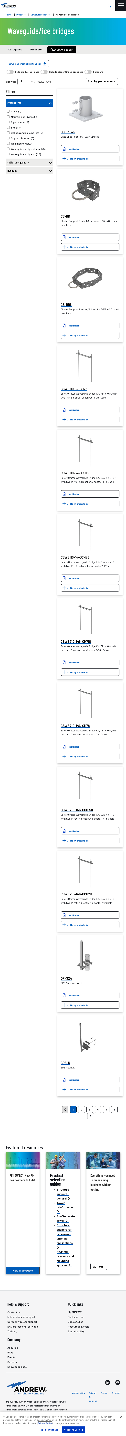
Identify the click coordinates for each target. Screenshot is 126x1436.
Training (12, 1331)
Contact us (14, 1312)
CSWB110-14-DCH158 (75, 473)
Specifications (74, 149)
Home (8, 14)
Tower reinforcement (66, 1205)
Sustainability (76, 1331)
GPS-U (65, 1063)
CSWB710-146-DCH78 (76, 894)
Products (21, 14)
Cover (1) (16, 111)
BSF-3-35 (68, 132)
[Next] (90, 1116)
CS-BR (65, 216)
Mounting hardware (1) (24, 116)
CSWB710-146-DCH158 (77, 810)
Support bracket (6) (22, 138)
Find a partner (76, 1316)
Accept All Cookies (73, 1429)
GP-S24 (66, 978)
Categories (15, 49)
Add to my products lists (78, 158)
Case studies (75, 1321)
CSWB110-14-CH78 (74, 389)
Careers (12, 1361)
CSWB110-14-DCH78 (75, 557)
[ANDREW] (8, 5)
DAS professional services (22, 1326)
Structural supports (41, 14)
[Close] (120, 1417)
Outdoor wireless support (22, 1321)
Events (11, 1357)
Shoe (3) (16, 127)
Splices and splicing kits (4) (27, 132)
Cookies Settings (49, 1429)
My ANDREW (75, 1312)
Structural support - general (63, 1194)
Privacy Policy (45, 1423)
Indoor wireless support (21, 1316)
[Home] (26, 1388)
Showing (11, 81)
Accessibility (78, 1393)
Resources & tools (78, 1326)
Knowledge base (17, 1366)
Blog (10, 1352)
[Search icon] (109, 5)
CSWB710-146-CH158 (76, 641)
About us (12, 1347)
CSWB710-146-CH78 (75, 726)
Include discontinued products (66, 71)
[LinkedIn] (107, 1382)
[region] (63, 1424)
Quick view (85, 109)
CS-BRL (66, 305)
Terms (104, 1393)
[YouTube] (117, 1382)
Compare (98, 71)
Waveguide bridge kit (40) (26, 154)
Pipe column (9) (20, 122)
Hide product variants (27, 71)
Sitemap (116, 1393)
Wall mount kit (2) (21, 143)
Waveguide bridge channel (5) (28, 148)
